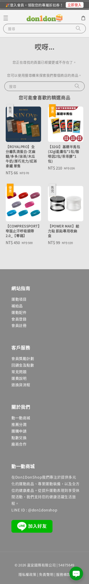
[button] (6, 18)
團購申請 (18, 431)
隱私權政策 (27, 574)
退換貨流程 (20, 384)
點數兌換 (18, 437)
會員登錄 (18, 319)
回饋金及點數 (22, 365)
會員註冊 (18, 325)
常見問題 (18, 371)
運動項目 (18, 299)
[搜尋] (78, 28)
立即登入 (75, 4)
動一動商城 (20, 417)
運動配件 (18, 312)
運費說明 (18, 378)
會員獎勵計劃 (22, 358)
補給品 (17, 305)
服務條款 (63, 574)
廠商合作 (18, 444)
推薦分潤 (18, 424)
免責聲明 (46, 574)
